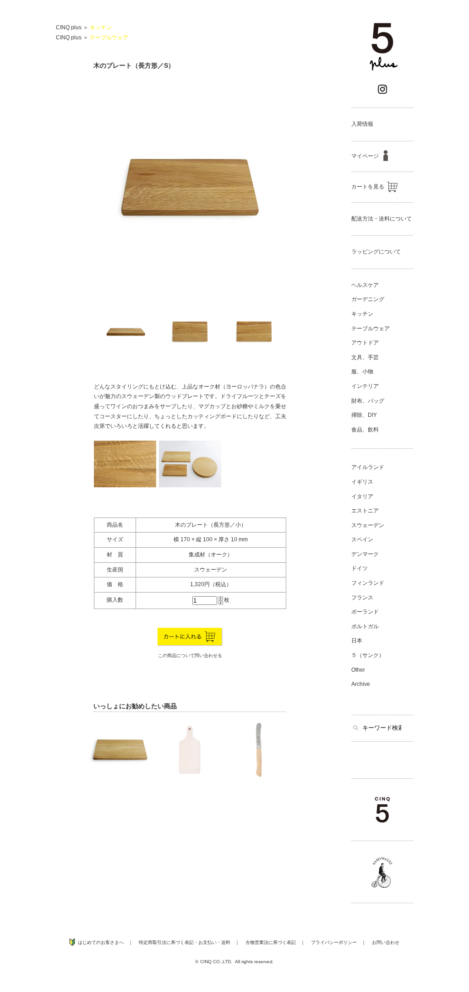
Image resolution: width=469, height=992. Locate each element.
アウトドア (365, 343)
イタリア (362, 496)
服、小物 (362, 371)
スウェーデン (367, 525)
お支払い (207, 942)
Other (358, 670)
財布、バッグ (367, 401)
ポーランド (365, 612)
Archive (360, 684)
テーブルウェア (109, 37)
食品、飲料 (365, 429)
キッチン (101, 27)
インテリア (365, 386)
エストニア (365, 510)
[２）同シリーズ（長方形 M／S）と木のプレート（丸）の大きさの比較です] (190, 485)
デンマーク (365, 554)
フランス (362, 597)
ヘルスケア (365, 285)
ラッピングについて (376, 251)
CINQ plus (69, 27)
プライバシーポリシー (334, 942)
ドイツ (359, 568)
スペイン (362, 539)
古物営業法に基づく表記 (270, 942)
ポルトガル (365, 626)
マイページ (365, 156)
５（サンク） (367, 655)
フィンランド (367, 583)
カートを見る (367, 186)
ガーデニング (367, 299)
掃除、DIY (364, 415)
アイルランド (367, 467)
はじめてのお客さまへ (101, 942)
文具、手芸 (365, 357)
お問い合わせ (385, 942)
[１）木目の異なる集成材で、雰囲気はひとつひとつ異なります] (125, 485)
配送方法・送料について (381, 219)
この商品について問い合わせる (190, 655)
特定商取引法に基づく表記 (166, 942)
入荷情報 (362, 124)
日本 (356, 640)
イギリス (362, 482)
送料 (225, 942)
